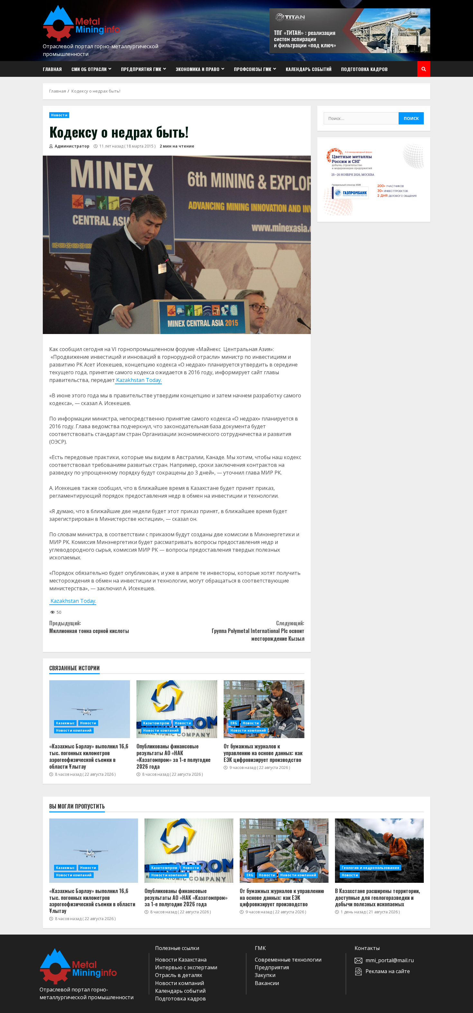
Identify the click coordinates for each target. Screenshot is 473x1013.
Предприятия (272, 967)
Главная (52, 69)
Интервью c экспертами (186, 967)
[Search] (423, 69)
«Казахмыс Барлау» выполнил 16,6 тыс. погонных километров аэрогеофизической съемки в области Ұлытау (89, 709)
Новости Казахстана (181, 959)
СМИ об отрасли (89, 69)
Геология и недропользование (370, 867)
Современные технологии (288, 959)
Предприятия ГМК (141, 69)
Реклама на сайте (388, 971)
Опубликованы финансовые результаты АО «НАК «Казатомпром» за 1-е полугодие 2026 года (176, 709)
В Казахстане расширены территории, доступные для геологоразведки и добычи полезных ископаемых (379, 851)
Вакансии (267, 983)
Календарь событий (308, 69)
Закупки (265, 975)
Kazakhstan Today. (138, 380)
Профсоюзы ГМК (252, 69)
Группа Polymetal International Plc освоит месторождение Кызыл (258, 630)
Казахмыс (65, 723)
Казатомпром (156, 723)
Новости (59, 115)
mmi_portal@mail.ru (390, 960)
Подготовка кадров (364, 69)
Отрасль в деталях (178, 975)
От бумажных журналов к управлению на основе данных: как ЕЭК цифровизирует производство (264, 709)
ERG (233, 723)
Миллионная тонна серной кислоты (89, 627)
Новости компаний (74, 730)
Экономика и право (197, 69)
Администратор (71, 146)
